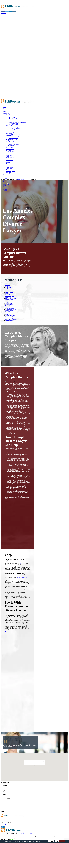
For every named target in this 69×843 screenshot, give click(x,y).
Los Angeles (21, 563)
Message (5, 797)
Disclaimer (23, 833)
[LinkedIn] (3, 827)
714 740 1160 (3, 13)
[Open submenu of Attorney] (7, 183)
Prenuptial (9, 423)
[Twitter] (2, 827)
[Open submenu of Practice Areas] (9, 184)
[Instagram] (4, 827)
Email (4, 791)
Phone (4, 794)
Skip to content (4, 1)
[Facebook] (1, 827)
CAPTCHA (5, 809)
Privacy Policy (30, 833)
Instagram (5, 785)
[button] (34, 766)
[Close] (43, 762)
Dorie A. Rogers (20, 179)
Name (4, 789)
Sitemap (35, 833)
